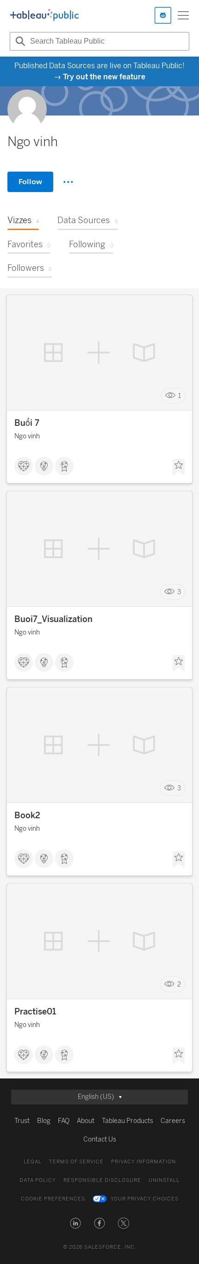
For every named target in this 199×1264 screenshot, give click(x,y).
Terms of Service (76, 1162)
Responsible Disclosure (102, 1180)
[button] (75, 1223)
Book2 (27, 815)
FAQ (63, 1121)
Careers (173, 1121)
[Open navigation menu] (183, 15)
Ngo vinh (27, 436)
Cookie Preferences (53, 1199)
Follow (30, 181)
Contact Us (99, 1139)
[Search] (19, 41)
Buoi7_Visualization (53, 619)
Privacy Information (143, 1162)
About (85, 1121)
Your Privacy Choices (145, 1199)
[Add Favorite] (179, 467)
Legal (33, 1162)
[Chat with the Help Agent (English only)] (163, 15)
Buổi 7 (26, 423)
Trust (22, 1121)
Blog (43, 1121)
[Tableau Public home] (44, 15)
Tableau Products (127, 1121)
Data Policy (37, 1180)
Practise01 (35, 1012)
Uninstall (164, 1180)
